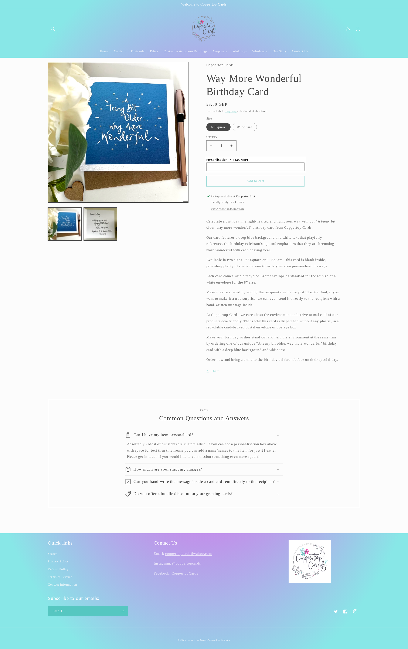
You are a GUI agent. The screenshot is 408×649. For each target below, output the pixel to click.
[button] (53, 29)
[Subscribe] (123, 611)
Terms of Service (60, 577)
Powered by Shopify (218, 640)
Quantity (211, 136)
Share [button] (215, 371)
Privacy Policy (58, 561)
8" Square (244, 127)
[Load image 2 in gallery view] (100, 224)
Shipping (231, 111)
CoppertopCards (184, 573)
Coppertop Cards (197, 640)
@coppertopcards (186, 563)
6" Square (218, 127)
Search (53, 553)
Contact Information (62, 584)
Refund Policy (58, 569)
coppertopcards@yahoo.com (188, 554)
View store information (227, 209)
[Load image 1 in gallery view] (64, 224)
